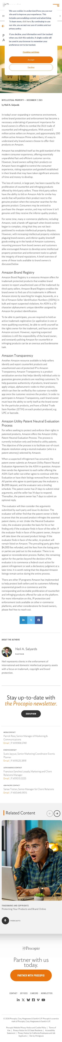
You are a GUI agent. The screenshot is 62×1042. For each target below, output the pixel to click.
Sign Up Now (31, 713)
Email (6, 742)
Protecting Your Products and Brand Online (24, 908)
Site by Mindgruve (36, 1036)
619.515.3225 (19, 778)
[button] (50, 813)
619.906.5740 (20, 742)
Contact (14, 993)
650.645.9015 (20, 792)
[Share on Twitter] (31, 620)
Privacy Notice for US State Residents (27, 1030)
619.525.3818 (19, 760)
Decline (31, 67)
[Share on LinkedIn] (23, 620)
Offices (24, 993)
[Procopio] (31, 948)
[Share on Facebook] (39, 620)
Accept (31, 59)
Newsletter (46, 993)
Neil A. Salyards (11, 105)
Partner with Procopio (31, 975)
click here (26, 21)
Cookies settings (31, 52)
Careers (34, 993)
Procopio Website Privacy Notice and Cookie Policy (26, 1027)
